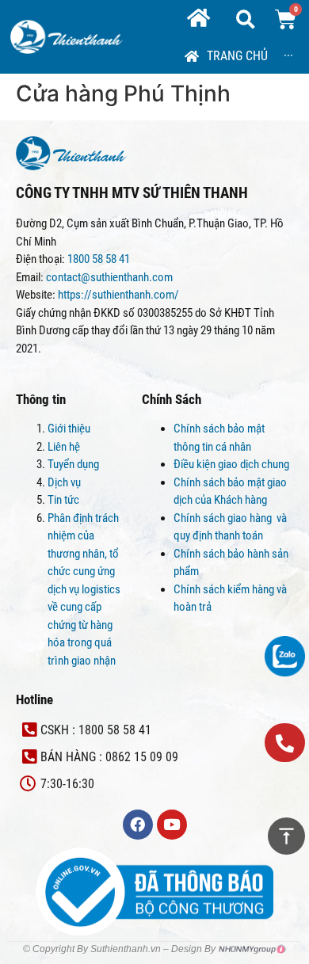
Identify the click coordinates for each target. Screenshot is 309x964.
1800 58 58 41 (99, 259)
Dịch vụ (64, 482)
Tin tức (63, 500)
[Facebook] (138, 825)
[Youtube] (172, 825)
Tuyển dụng (73, 464)
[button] (285, 742)
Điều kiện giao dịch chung (231, 464)
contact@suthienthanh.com (108, 277)
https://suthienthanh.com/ (118, 295)
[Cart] (285, 20)
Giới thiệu (69, 428)
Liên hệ (64, 447)
